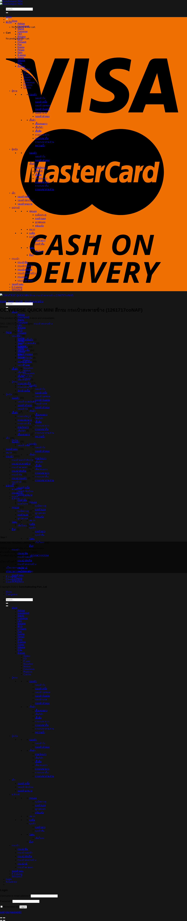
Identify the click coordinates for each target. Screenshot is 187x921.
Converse (23, 31)
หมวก (32, 520)
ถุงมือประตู (40, 505)
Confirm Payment (15, 582)
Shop (14, 21)
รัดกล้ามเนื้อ (24, 390)
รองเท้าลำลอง (42, 407)
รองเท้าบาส (41, 403)
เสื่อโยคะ (39, 251)
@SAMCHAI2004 (39, 555)
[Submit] (7, 12)
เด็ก (13, 484)
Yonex (21, 57)
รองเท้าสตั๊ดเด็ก (25, 339)
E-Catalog (17, 287)
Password (6, 901)
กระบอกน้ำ (17, 493)
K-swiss (22, 55)
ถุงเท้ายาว (40, 531)
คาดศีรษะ (17, 489)
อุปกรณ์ (16, 498)
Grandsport (23, 26)
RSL (20, 63)
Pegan (21, 50)
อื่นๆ (31, 546)
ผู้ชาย (14, 381)
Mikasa (21, 60)
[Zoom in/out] (4, 917)
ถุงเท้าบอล (40, 509)
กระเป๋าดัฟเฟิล (25, 560)
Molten (26, 79)
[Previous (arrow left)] (1, 920)
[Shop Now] (7, 19)
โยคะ (32, 538)
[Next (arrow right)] (4, 920)
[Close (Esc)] (1, 917)
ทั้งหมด (21, 66)
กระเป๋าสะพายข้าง (27, 564)
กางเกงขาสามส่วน (44, 433)
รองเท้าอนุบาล (25, 495)
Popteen (27, 85)
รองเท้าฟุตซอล (42, 396)
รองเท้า (33, 94)
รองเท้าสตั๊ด (41, 392)
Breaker (22, 327)
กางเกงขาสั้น (41, 429)
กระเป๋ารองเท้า (25, 266)
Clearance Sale (14, 579)
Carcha (27, 87)
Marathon (28, 368)
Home (3, 301)
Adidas (21, 314)
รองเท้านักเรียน (25, 200)
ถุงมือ (32, 524)
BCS (20, 330)
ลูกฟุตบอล (40, 513)
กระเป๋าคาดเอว (25, 280)
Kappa (21, 47)
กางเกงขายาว (42, 425)
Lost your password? (10, 912)
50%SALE (17, 290)
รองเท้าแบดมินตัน (27, 343)
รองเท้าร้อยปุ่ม (42, 400)
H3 (24, 72)
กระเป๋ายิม (23, 262)
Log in (23, 907)
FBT (20, 34)
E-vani (26, 74)
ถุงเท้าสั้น (39, 535)
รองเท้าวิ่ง (40, 389)
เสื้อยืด (38, 422)
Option (26, 69)
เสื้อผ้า (32, 411)
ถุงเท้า (32, 527)
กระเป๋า (15, 258)
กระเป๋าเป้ (22, 277)
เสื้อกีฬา (39, 418)
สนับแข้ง (39, 516)
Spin (20, 52)
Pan (20, 335)
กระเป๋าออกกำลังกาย (22, 460)
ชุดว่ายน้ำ (40, 436)
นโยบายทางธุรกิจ (15, 567)
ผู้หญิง (15, 440)
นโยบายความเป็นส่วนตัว (18, 571)
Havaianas (29, 82)
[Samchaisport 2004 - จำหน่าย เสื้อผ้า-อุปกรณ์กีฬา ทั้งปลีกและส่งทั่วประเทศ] (11, 2)
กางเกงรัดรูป (24, 416)
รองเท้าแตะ (18, 575)
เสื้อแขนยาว (41, 414)
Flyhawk (22, 333)
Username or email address (15, 896)
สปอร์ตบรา (40, 458)
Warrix (21, 319)
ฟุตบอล (33, 502)
